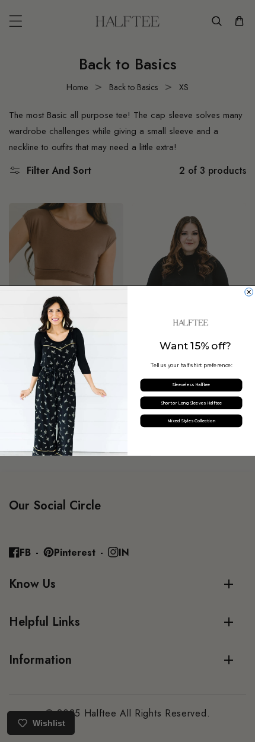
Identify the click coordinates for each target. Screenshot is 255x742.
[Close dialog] (249, 292)
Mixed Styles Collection (191, 420)
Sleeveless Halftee (191, 385)
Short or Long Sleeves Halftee (191, 402)
